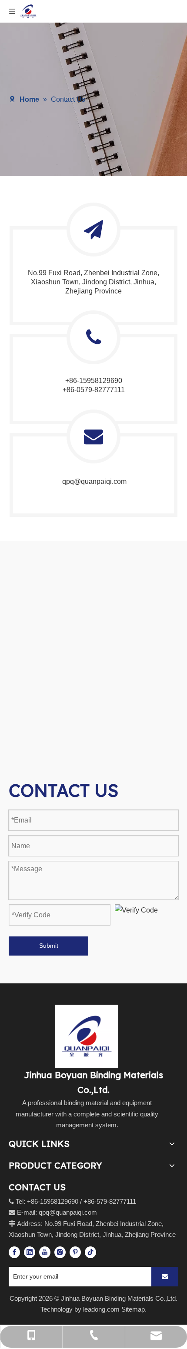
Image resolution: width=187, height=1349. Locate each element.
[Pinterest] (75, 1252)
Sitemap (133, 1309)
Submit (48, 945)
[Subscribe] (164, 1276)
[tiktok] (90, 1252)
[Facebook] (14, 1252)
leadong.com (101, 1309)
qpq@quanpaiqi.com (93, 481)
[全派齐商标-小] (86, 1036)
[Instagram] (60, 1252)
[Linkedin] (29, 1252)
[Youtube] (44, 1252)
